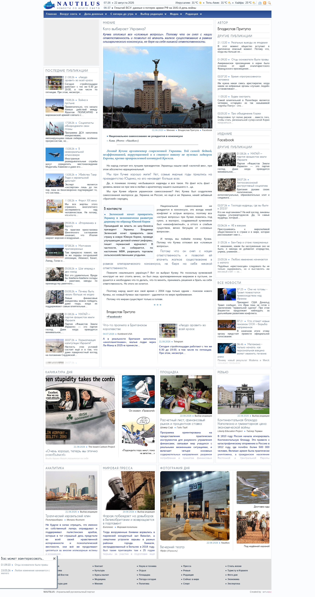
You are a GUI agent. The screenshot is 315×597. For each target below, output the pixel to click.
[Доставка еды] (253, 503)
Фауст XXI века (88, 200)
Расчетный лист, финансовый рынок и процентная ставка (182, 421)
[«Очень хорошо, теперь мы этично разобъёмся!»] (80, 443)
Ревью (186, 570)
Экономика (233, 579)
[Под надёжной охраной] (253, 542)
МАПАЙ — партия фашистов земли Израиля (79, 317)
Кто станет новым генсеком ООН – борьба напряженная (253, 324)
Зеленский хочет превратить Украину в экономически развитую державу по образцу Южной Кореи (128, 218)
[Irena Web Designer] (267, 591)
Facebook (207, 130)
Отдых (142, 570)
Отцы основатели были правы (250, 59)
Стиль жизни (234, 566)
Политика (144, 583)
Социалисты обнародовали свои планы (79, 125)
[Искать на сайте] (269, 2)
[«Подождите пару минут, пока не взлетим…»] (138, 446)
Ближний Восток (59, 575)
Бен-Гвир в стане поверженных (249, 242)
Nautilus (225, 543)
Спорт (186, 583)
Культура (100, 570)
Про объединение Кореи (246, 113)
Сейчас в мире (191, 579)
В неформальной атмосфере (74, 151)
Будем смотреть (240, 96)
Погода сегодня (147, 579)
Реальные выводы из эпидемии (249, 42)
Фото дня (233, 575)
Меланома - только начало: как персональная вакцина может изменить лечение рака (242, 350)
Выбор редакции (203, 416)
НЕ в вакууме (238, 225)
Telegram (178, 341)
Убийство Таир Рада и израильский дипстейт (81, 177)
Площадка (144, 575)
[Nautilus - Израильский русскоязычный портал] (49, 5)
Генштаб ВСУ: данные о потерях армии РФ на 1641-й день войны (155, 7)
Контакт (99, 566)
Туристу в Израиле (238, 570)
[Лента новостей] (264, 2)
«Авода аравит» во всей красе (79, 79)
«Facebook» (114, 316)
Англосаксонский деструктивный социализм (252, 184)
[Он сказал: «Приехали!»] (138, 407)
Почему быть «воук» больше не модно (79, 293)
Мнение (99, 583)
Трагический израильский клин (68, 516)
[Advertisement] (71, 42)
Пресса (187, 566)
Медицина (100, 579)
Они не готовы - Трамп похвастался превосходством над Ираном (252, 294)
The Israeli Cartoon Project (101, 447)
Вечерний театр (172, 547)
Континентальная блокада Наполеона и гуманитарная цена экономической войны (242, 423)
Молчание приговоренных (78, 247)
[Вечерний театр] (195, 539)
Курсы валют (102, 575)
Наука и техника (147, 566)
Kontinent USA (125, 334)
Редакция (188, 575)
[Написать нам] (259, 2)
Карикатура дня (58, 583)
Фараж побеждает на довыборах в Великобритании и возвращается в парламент (128, 519)
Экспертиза (234, 583)
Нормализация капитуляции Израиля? (80, 341)
